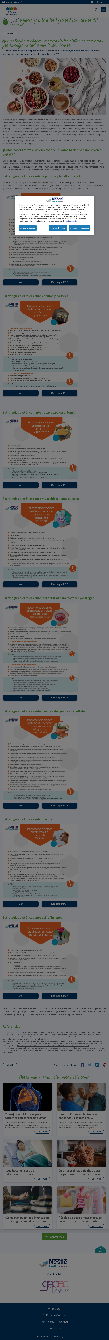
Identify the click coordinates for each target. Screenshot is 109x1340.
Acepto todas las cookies (79, 228)
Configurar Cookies (27, 228)
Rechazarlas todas (58, 228)
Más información (71, 221)
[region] (54, 215)
